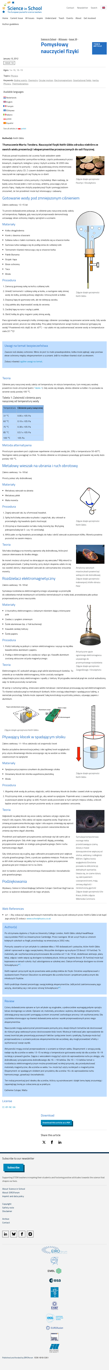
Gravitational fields (82, 80)
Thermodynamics (20, 83)
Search (94, 7)
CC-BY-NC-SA (8, 1107)
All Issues (29, 18)
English (9, 101)
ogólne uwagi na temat (31, 361)
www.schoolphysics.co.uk (39, 918)
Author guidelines (10, 24)
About (78, 18)
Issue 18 (73, 39)
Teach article (98, 44)
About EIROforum (11, 1192)
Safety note (8, 1207)
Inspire (40, 18)
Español (9, 123)
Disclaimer (7, 1211)
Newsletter (82, 7)
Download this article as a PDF (56, 1122)
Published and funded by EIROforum (17, 1357)
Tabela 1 (38, 388)
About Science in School (13, 1188)
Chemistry (33, 80)
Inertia (95, 80)
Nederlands (11, 97)
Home (5, 18)
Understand (50, 18)
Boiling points (20, 80)
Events (69, 18)
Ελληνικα (10, 110)
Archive (5, 1219)
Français (9, 106)
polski (8, 118)
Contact (70, 7)
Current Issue (16, 18)
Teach (61, 18)
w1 (19, 964)
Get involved (90, 18)
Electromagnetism (63, 80)
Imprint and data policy (13, 1196)
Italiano (9, 114)
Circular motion (46, 80)
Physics (14, 75)
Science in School (48, 39)
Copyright (6, 1204)
